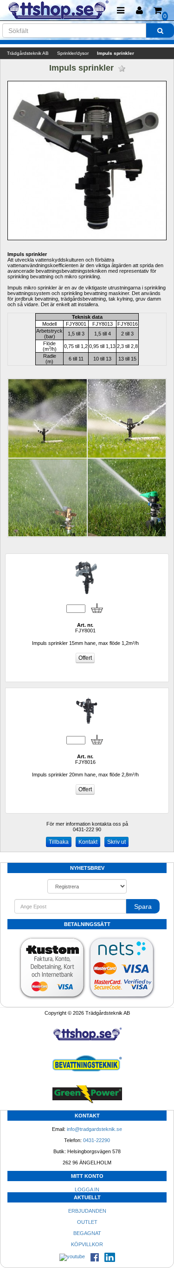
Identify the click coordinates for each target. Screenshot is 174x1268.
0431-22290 (96, 1140)
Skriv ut (116, 842)
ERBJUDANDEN (87, 1211)
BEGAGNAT (87, 1233)
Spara (143, 906)
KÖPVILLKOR (87, 1244)
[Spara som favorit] (121, 68)
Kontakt (87, 842)
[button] (139, 10)
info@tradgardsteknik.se (94, 1129)
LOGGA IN (87, 1189)
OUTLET (87, 1222)
